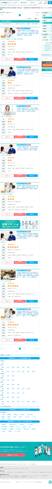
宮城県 (13, 367)
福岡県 (3, 401)
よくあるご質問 (48, 472)
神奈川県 (33, 371)
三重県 (18, 384)
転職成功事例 (42, 472)
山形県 (23, 367)
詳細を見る (32, 59)
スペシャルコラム (33, 475)
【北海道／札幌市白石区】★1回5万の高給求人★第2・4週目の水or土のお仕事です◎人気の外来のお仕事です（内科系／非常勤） (27, 109)
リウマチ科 (34, 416)
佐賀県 (8, 401)
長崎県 (13, 401)
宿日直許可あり (22, 424)
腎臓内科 (3, 416)
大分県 (23, 401)
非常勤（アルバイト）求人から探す (13, 468)
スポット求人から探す (24, 468)
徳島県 (3, 397)
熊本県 (18, 401)
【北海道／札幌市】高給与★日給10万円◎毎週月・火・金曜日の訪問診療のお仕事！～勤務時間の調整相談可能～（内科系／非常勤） (27, 187)
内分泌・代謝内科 (30, 414)
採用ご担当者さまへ (38, 0)
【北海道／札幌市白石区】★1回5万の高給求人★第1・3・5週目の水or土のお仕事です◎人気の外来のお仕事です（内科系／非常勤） (27, 148)
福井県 (13, 380)
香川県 (8, 397)
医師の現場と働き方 (25, 475)
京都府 (8, 388)
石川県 (8, 380)
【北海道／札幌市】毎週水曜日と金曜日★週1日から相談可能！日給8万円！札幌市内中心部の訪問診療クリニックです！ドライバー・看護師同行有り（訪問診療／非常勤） (28, 71)
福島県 (28, 367)
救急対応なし (4, 424)
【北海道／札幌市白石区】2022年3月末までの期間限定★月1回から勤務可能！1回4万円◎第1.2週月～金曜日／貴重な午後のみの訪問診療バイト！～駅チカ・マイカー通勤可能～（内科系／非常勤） (28, 314)
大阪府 (13, 388)
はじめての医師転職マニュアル (20, 472)
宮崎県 (28, 401)
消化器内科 (22, 414)
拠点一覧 (42, 0)
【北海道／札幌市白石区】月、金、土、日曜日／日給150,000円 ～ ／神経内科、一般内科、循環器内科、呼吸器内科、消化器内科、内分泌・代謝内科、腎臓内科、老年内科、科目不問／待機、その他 (20, 23)
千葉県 (23, 371)
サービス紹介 (2, 472)
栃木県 (8, 371)
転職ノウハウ (2, 475)
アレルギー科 (27, 416)
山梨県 (8, 375)
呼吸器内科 (16, 414)
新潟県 (3, 375)
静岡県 (8, 384)
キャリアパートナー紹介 (31, 472)
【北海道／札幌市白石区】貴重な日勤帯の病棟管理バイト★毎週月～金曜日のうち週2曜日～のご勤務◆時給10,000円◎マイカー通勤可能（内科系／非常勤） (28, 236)
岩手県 (8, 367)
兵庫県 (18, 388)
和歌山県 (28, 388)
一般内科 (3, 414)
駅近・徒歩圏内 (4, 426)
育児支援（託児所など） (13, 424)
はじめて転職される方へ (10, 472)
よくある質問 (45, 0)
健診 (30, 426)
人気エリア (18, 426)
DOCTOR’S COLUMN (9, 475)
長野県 (13, 375)
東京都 (28, 371)
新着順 (35, 18)
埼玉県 (18, 371)
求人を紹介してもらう (19, 59)
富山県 (3, 380)
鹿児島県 (33, 401)
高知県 (18, 397)
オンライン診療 (17, 431)
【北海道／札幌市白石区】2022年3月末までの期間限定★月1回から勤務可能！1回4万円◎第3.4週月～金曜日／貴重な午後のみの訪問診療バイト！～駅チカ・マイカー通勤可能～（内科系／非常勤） (28, 275)
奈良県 (23, 388)
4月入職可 (3, 431)
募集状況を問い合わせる (20, 98)
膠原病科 (9, 419)
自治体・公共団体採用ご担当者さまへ (31, 0)
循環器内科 (9, 414)
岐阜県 (3, 384)
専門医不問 (11, 426)
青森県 (3, 367)
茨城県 (3, 371)
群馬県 (13, 371)
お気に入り (8, 59)
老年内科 (20, 416)
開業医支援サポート (45, 475)
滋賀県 (3, 388)
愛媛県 (13, 397)
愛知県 (13, 384)
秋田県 (18, 367)
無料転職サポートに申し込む (12, 455)
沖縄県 (3, 403)
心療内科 (14, 416)
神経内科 (9, 416)
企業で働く (24, 426)
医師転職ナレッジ (17, 475)
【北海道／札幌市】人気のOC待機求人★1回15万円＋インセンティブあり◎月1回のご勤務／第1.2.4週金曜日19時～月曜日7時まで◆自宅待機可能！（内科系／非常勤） (28, 33)
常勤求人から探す (3, 468)
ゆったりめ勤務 (30, 424)
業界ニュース (39, 475)
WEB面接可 (10, 431)
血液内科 (3, 419)
